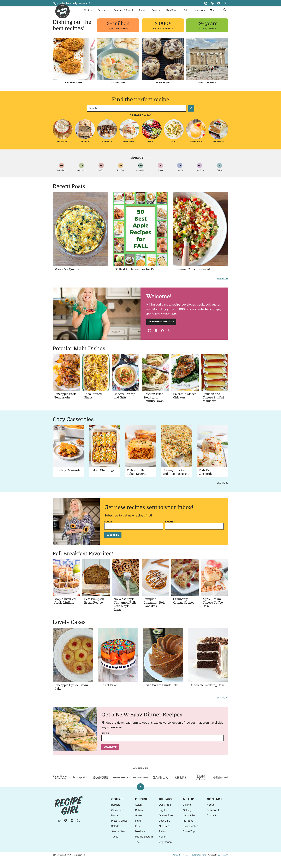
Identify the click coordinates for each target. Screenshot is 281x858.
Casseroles (117, 810)
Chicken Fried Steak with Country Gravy (153, 397)
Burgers (115, 804)
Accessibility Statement (196, 855)
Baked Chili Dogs (102, 470)
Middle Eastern (144, 836)
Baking (187, 804)
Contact (211, 815)
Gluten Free (166, 815)
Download (110, 747)
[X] (225, 3)
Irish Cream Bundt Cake (162, 685)
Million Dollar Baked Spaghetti (138, 472)
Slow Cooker (190, 826)
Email (170, 521)
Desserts (156, 10)
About (210, 804)
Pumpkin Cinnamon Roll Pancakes (154, 602)
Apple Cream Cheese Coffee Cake (213, 602)
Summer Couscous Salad (192, 269)
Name (109, 521)
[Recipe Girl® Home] (62, 11)
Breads (142, 10)
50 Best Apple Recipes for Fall (135, 269)
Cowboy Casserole (67, 470)
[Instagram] (206, 3)
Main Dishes (172, 10)
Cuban (139, 810)
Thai (137, 842)
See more (222, 278)
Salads (115, 826)
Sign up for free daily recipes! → (71, 3)
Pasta (114, 815)
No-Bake (188, 820)
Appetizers (200, 10)
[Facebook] (218, 3)
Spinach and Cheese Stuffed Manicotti (213, 397)
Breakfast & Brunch (123, 10)
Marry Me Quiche (66, 269)
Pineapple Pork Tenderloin (65, 395)
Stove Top (189, 831)
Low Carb (164, 820)
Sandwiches (118, 831)
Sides (186, 10)
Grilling (187, 810)
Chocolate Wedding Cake (207, 685)
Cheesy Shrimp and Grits (124, 395)
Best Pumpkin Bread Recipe (94, 600)
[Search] (225, 10)
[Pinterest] (212, 3)
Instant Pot (189, 815)
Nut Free (164, 826)
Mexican (140, 831)
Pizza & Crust (119, 820)
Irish (137, 826)
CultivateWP (223, 855)
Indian (138, 820)
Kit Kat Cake (108, 685)
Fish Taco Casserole (206, 472)
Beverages (103, 10)
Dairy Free (165, 804)
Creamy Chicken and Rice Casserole (176, 472)
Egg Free (164, 810)
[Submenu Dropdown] (93, 10)
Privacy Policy (178, 855)
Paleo (162, 831)
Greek (138, 815)
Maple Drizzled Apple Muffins (65, 600)
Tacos (114, 836)
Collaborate (213, 810)
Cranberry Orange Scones (183, 600)
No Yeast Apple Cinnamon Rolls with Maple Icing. (125, 604)
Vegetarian (165, 842)
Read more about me (161, 321)
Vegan (162, 836)
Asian (138, 804)
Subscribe (113, 535)
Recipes (88, 10)
